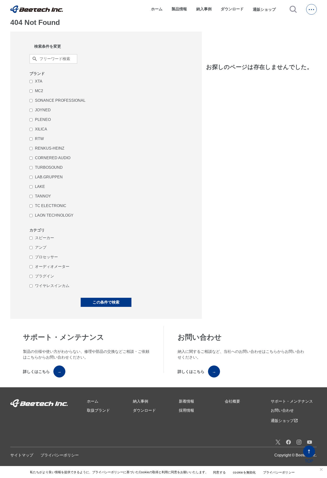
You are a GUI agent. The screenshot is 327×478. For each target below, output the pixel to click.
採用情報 (186, 410)
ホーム (157, 9)
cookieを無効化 (244, 472)
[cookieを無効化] (321, 469)
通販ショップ (266, 9)
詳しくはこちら (42, 372)
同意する (219, 472)
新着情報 (186, 401)
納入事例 (204, 9)
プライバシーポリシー (59, 455)
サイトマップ (21, 455)
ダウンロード (232, 9)
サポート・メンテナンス (292, 401)
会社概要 (232, 401)
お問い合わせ (282, 410)
